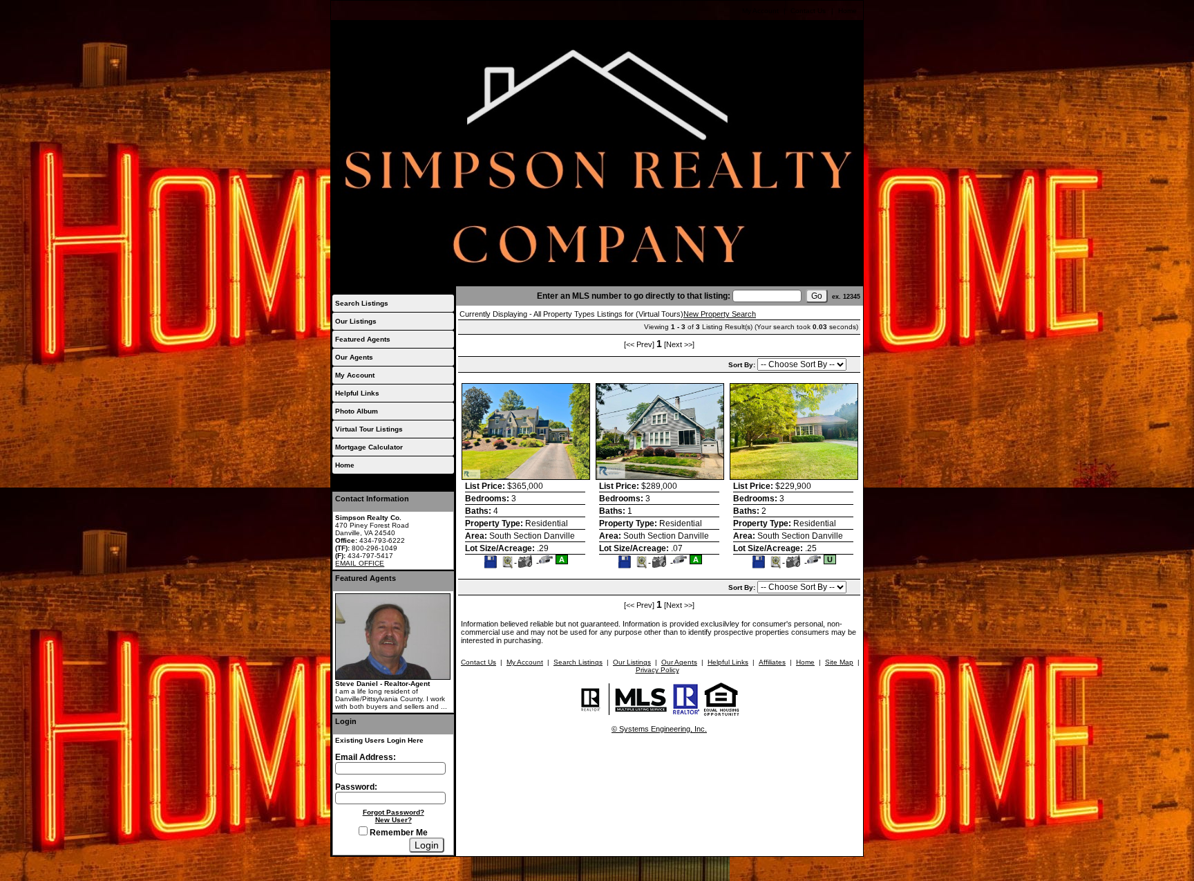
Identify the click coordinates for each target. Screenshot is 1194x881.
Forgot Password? (393, 812)
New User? (393, 820)
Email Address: (365, 757)
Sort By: (742, 365)
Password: (356, 787)
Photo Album (356, 411)
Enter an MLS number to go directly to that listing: (633, 296)
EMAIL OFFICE (359, 563)
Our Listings (356, 321)
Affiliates (772, 662)
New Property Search (719, 314)
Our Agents (354, 357)
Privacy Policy (657, 670)
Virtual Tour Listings (369, 429)
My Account (760, 11)
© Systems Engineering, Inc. (659, 729)
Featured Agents (362, 339)
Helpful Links (357, 393)
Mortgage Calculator (369, 447)
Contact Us (808, 11)
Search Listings (361, 303)
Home (847, 11)
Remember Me (398, 832)
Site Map (839, 662)
